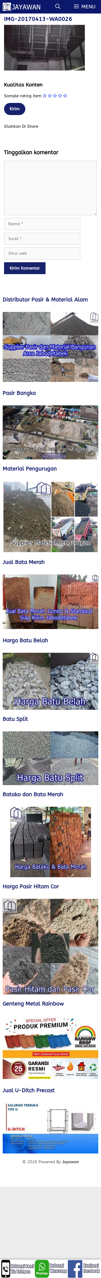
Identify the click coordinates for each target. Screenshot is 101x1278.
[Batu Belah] (50, 681)
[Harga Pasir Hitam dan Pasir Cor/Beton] (50, 946)
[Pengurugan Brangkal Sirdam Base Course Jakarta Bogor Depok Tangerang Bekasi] (50, 517)
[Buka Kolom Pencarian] (58, 7)
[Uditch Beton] (50, 1128)
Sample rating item (22, 95)
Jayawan (70, 1161)
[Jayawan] (24, 7)
